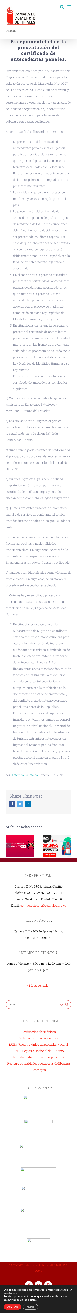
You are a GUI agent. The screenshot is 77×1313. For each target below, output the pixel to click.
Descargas (38, 1070)
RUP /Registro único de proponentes (38, 1057)
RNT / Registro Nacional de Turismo (38, 1051)
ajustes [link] (32, 1300)
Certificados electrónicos (38, 1032)
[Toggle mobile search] (62, 7)
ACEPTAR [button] (12, 1306)
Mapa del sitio (39, 985)
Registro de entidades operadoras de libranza (38, 1063)
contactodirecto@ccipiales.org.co (43, 905)
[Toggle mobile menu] (69, 7)
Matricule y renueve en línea (38, 1038)
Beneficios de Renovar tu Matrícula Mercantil (57, 846)
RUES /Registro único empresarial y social (38, 1044)
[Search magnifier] (67, 1004)
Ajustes (30, 1306)
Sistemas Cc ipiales (24, 775)
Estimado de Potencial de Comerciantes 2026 (20, 846)
